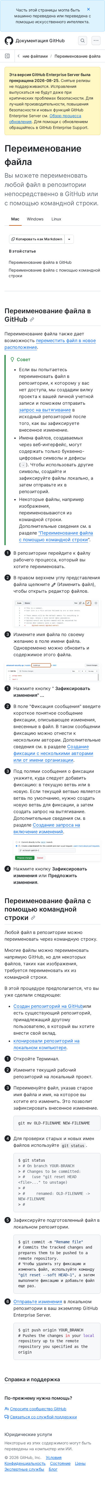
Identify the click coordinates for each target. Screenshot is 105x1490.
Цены (80, 1463)
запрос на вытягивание (45, 410)
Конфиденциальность (25, 1463)
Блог (53, 1469)
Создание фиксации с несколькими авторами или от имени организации (53, 753)
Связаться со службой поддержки (43, 1416)
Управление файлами (27, 56)
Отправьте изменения (37, 1301)
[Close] (89, 9)
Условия (54, 1457)
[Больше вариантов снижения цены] (69, 239)
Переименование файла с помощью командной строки (47, 909)
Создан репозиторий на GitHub (48, 1006)
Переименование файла (78, 56)
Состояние (60, 1463)
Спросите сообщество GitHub (38, 1408)
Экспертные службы (24, 1469)
